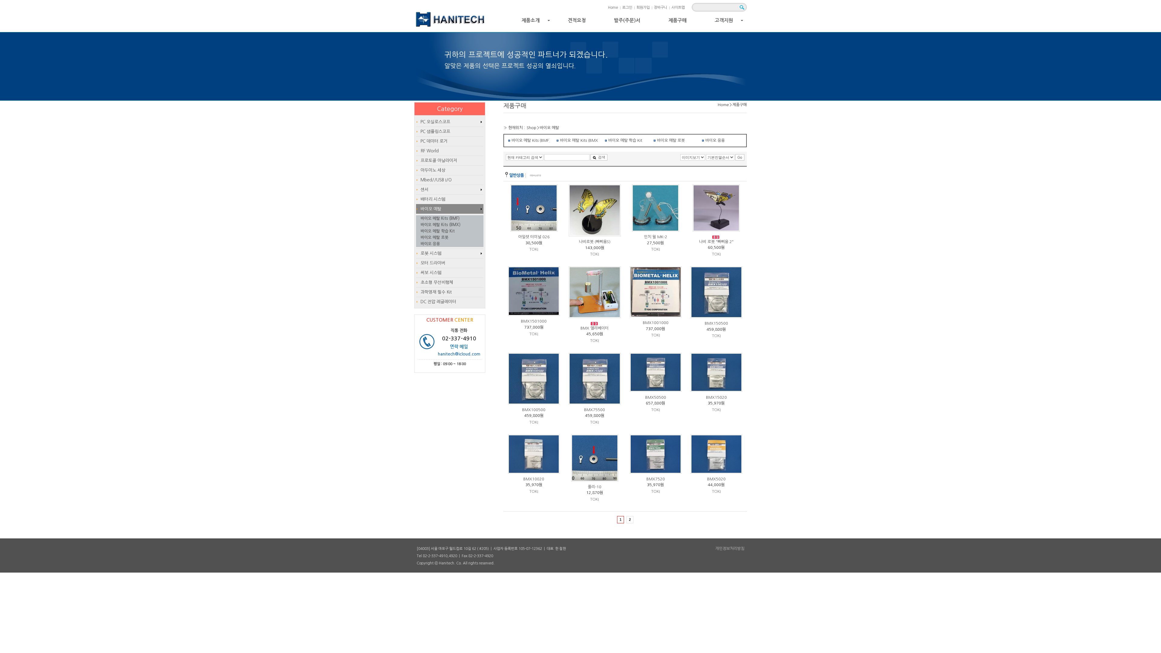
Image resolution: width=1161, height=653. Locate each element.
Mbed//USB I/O (436, 180)
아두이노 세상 (433, 170)
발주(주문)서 (627, 20)
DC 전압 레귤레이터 (438, 302)
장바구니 (660, 7)
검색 (601, 157)
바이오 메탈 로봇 (671, 140)
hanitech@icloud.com (459, 354)
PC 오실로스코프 (435, 122)
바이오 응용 (715, 140)
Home (613, 7)
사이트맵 (678, 7)
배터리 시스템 (433, 199)
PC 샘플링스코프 (435, 131)
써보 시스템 (431, 273)
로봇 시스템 (431, 253)
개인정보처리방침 (729, 549)
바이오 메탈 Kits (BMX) (579, 140)
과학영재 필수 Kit (436, 292)
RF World (430, 151)
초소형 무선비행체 (437, 282)
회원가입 (643, 7)
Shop (531, 128)
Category (450, 109)
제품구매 (677, 20)
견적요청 (577, 20)
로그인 (627, 7)
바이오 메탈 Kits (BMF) (530, 140)
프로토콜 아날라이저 (439, 160)
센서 (424, 189)
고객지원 (730, 22)
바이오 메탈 (549, 128)
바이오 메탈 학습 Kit (625, 140)
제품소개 (536, 22)
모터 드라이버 (433, 263)
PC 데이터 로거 (434, 141)
